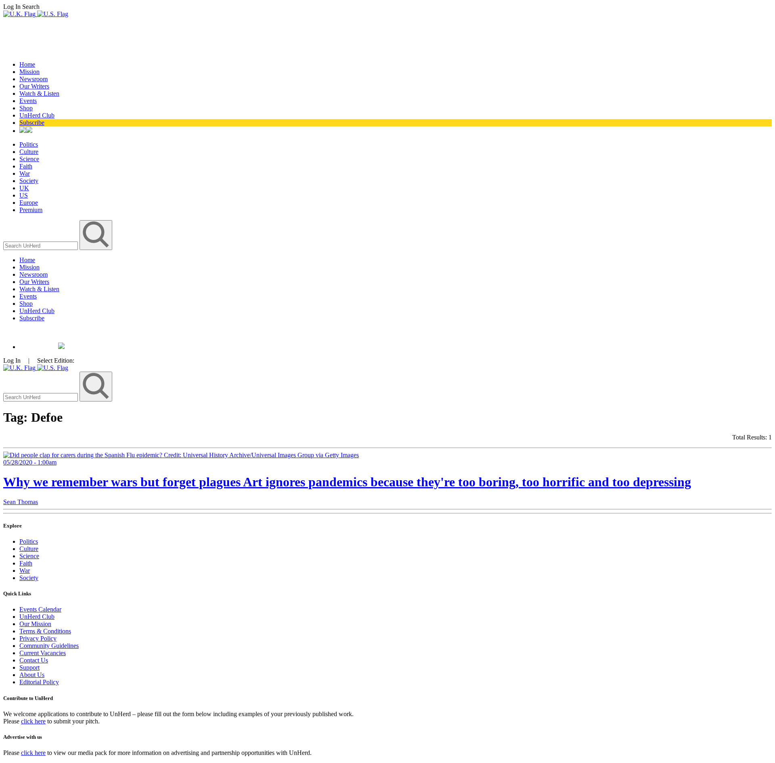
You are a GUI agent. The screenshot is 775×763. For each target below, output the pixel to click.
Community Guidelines (49, 645)
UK (24, 188)
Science (29, 159)
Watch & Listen (39, 93)
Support (29, 667)
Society (28, 180)
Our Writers (34, 86)
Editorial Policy (39, 682)
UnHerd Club (36, 115)
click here (33, 721)
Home (27, 64)
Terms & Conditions (45, 631)
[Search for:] (41, 245)
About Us (31, 674)
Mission (29, 71)
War (24, 173)
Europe (28, 202)
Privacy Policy (38, 638)
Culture (28, 151)
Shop (26, 108)
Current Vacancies (42, 652)
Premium (30, 209)
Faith (25, 166)
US (23, 195)
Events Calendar (40, 609)
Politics (28, 144)
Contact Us (33, 660)
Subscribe (31, 122)
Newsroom (33, 79)
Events (28, 100)
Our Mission (35, 623)
